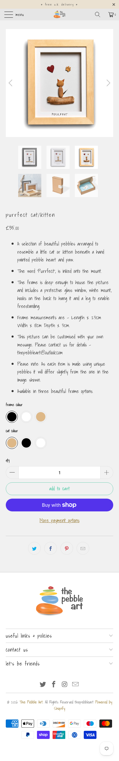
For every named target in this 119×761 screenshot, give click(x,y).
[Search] (99, 14)
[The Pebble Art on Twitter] (43, 684)
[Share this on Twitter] (34, 548)
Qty (8, 460)
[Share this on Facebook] (50, 548)
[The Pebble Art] (59, 14)
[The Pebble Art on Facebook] (53, 684)
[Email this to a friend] (83, 548)
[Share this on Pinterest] (66, 548)
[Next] (108, 83)
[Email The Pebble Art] (75, 684)
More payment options (59, 520)
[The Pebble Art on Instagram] (64, 684)
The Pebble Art (31, 702)
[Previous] (11, 83)
